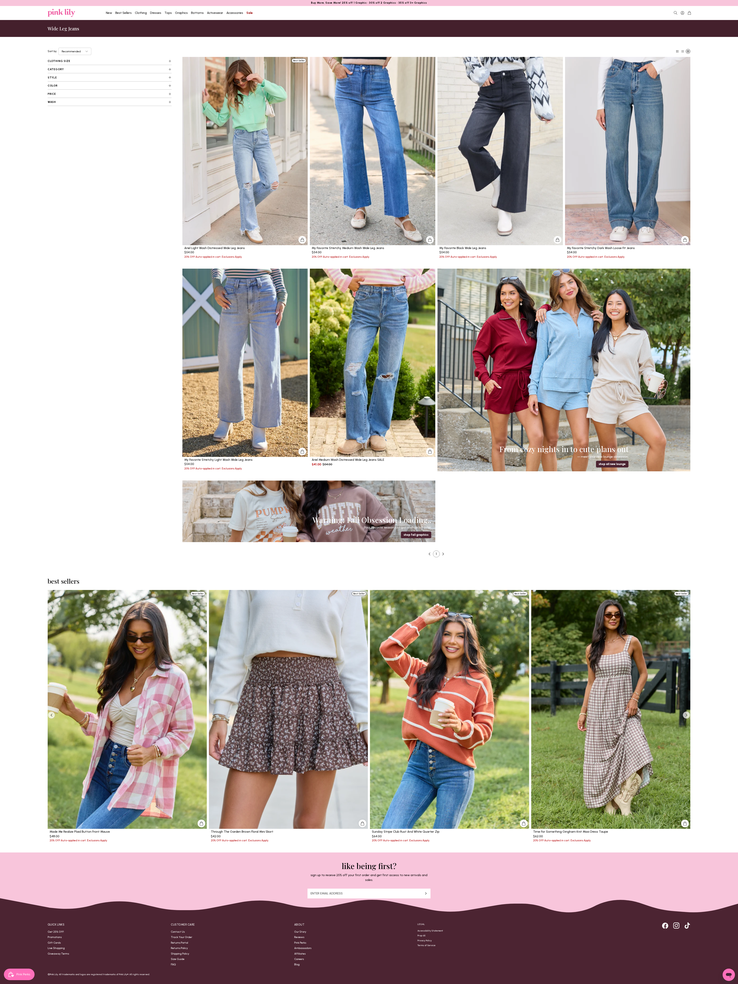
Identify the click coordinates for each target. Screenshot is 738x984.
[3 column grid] (682, 51)
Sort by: (52, 51)
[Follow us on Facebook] (665, 925)
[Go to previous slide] (51, 715)
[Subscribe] (425, 893)
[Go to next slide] (686, 715)
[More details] (302, 240)
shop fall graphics (416, 535)
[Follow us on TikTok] (687, 925)
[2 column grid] (677, 51)
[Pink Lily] (61, 13)
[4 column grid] (688, 51)
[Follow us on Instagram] (676, 925)
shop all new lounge (612, 464)
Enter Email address (327, 893)
